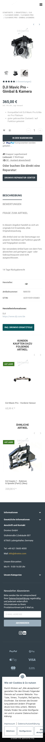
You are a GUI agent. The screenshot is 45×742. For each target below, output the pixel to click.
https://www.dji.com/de (14, 316)
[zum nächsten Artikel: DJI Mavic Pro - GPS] (39, 24)
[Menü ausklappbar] (41, 4)
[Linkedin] (24, 633)
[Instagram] (20, 633)
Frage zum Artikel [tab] (15, 213)
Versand (20, 105)
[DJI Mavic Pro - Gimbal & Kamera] (22, 48)
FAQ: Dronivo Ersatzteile (18, 327)
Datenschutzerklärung (29, 723)
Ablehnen (10, 731)
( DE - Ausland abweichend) (17, 160)
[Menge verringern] (28, 130)
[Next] (41, 355)
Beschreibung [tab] (12, 195)
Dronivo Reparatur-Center (19, 177)
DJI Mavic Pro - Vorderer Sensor (20, 403)
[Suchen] (36, 4)
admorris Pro (28, 738)
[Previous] (34, 355)
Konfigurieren (25, 731)
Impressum (9, 723)
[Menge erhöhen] (40, 130)
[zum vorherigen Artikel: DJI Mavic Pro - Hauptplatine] (33, 24)
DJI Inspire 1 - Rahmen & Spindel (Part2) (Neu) (16, 482)
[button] (22, 512)
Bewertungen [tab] (12, 204)
